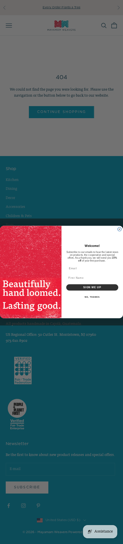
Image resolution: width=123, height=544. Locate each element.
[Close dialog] (119, 229)
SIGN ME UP (92, 287)
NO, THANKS (92, 297)
